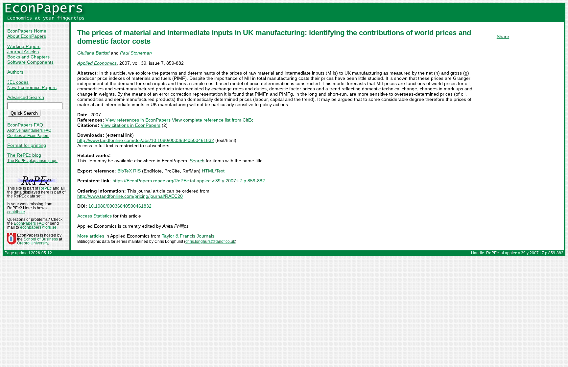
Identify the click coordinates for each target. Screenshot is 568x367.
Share (503, 36)
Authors (15, 72)
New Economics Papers (32, 87)
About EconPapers (26, 36)
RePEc (45, 188)
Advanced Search (25, 97)
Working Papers (23, 46)
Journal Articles (23, 51)
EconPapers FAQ (25, 124)
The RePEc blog (24, 155)
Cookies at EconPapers (28, 136)
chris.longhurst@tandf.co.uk (210, 241)
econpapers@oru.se (38, 227)
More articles (90, 236)
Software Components (30, 62)
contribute (16, 212)
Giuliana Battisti (93, 53)
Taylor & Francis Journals (188, 236)
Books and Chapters (28, 56)
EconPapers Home (26, 31)
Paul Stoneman (136, 53)
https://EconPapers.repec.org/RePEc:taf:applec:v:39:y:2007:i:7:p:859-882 (188, 180)
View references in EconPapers (138, 120)
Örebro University (32, 243)
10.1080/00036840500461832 (120, 206)
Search (197, 160)
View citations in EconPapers (130, 125)
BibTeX (124, 170)
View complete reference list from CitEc (212, 120)
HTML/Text (213, 170)
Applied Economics (97, 63)
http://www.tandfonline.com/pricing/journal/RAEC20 (130, 196)
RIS (137, 170)
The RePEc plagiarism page (32, 161)
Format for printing (26, 145)
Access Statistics (94, 215)
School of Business (41, 239)
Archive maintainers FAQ (29, 130)
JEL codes (18, 82)
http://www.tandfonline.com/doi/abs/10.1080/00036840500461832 (145, 140)
